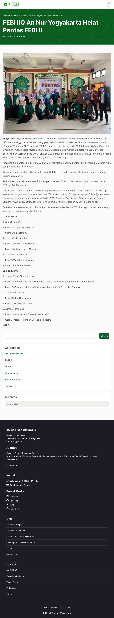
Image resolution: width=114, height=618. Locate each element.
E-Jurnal (10, 548)
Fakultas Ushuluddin (15, 530)
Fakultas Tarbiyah (14, 524)
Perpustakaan (12, 554)
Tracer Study (12, 582)
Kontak (67, 607)
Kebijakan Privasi (51, 607)
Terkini (8, 360)
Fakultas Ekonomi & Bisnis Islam (20, 536)
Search (104, 335)
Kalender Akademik (15, 576)
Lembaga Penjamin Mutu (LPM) (20, 542)
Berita (24, 36)
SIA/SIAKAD (11, 570)
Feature (8, 386)
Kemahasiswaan (13, 379)
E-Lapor (10, 594)
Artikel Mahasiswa (14, 353)
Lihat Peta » (11, 465)
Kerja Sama (11, 588)
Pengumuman (11, 373)
